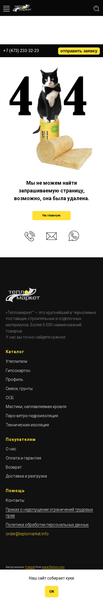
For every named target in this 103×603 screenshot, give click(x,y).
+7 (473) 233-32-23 (21, 50)
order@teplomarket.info (27, 534)
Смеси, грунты (19, 388)
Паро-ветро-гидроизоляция (32, 415)
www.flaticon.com (53, 567)
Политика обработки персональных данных (47, 524)
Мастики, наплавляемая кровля (36, 406)
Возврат (14, 467)
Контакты (15, 500)
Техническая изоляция (27, 425)
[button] (79, 51)
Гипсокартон (18, 370)
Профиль (14, 379)
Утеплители (16, 361)
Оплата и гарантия (23, 458)
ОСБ (10, 397)
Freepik (30, 567)
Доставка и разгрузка (26, 476)
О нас (11, 449)
